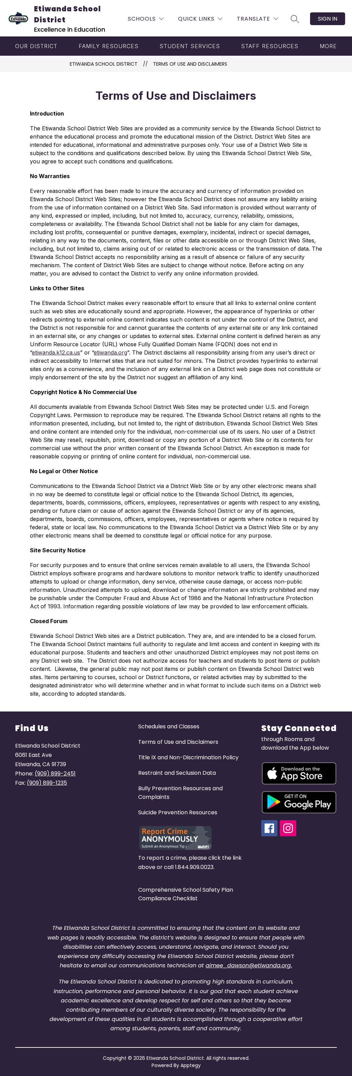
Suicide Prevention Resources (177, 812)
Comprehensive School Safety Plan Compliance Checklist (185, 894)
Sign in (327, 19)
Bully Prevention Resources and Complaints (180, 792)
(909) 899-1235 (47, 783)
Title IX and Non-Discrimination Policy (188, 757)
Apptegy (190, 1065)
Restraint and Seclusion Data (177, 773)
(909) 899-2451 (55, 774)
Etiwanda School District (104, 64)
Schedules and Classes (168, 726)
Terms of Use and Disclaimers (190, 64)
